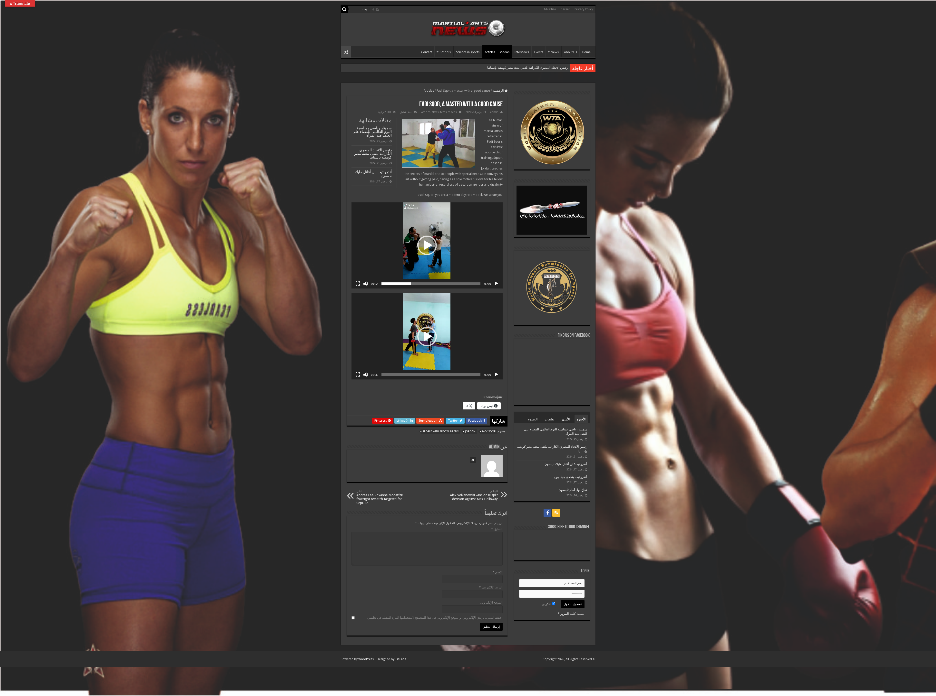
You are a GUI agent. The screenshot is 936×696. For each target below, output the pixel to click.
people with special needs (440, 431)
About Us (570, 52)
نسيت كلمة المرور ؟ (571, 614)
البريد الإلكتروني (491, 587)
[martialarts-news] (468, 27)
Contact (426, 52)
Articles (490, 52)
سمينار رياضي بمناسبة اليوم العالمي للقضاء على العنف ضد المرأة (372, 131)
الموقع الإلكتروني (491, 602)
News (555, 52)
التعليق (497, 529)
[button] (427, 245)
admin (494, 112)
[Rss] (377, 9)
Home (586, 52)
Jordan (470, 431)
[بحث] (344, 9)
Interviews (521, 52)
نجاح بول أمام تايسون (573, 490)
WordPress (366, 659)
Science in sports (467, 52)
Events (538, 52)
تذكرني (547, 604)
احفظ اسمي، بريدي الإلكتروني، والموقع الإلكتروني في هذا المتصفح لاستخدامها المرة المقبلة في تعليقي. (435, 617)
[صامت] (365, 283)
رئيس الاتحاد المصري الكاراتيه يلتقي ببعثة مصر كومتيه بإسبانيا (373, 153)
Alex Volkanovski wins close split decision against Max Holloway (474, 495)
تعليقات (550, 419)
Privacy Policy (584, 9)
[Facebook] (373, 9)
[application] (427, 245)
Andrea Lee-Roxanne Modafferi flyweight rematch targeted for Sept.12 (379, 497)
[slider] (430, 283)
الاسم (498, 572)
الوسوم (533, 419)
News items (439, 112)
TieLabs (400, 659)
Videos (504, 52)
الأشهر (565, 419)
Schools (445, 52)
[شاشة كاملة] (357, 283)
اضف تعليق (406, 112)
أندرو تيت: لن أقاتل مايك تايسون (546, 68)
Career (565, 9)
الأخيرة (581, 419)
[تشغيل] (496, 283)
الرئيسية (499, 90)
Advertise (550, 9)
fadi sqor (489, 431)
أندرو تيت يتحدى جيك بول (570, 477)
